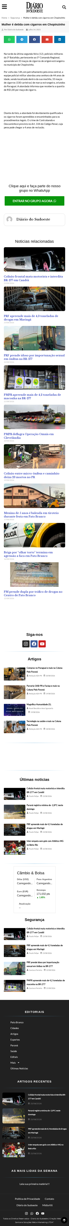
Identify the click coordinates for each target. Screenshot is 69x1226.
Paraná (14, 1045)
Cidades (14, 1028)
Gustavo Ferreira (35, 970)
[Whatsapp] (31, 1213)
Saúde (13, 1051)
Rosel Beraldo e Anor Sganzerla (41, 708)
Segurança (15, 17)
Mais (13, 1062)
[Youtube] (42, 644)
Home (4, 17)
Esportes (15, 1039)
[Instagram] (26, 644)
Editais (14, 1056)
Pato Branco (16, 1022)
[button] (64, 7)
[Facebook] (34, 644)
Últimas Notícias (19, 1068)
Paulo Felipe (34, 796)
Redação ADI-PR (35, 676)
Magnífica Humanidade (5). (39, 704)
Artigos (14, 1033)
